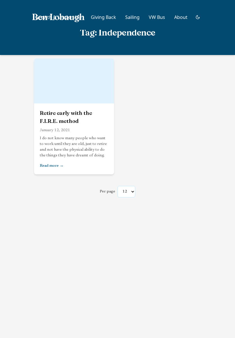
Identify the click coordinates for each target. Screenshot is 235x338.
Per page (107, 192)
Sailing (132, 17)
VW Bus (157, 17)
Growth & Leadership (58, 17)
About (180, 17)
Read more (74, 166)
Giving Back (103, 17)
